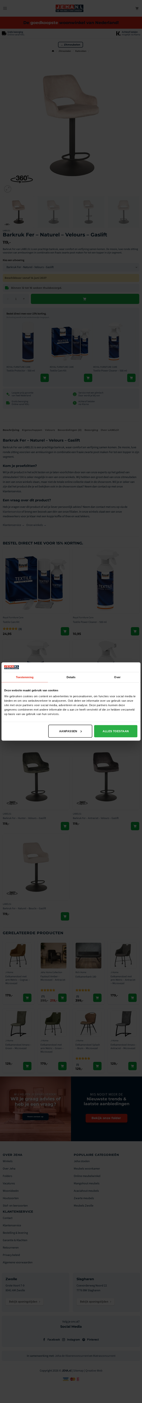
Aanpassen (68, 731)
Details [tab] (71, 677)
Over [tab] (117, 677)
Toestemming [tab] (24, 677)
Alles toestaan (116, 731)
